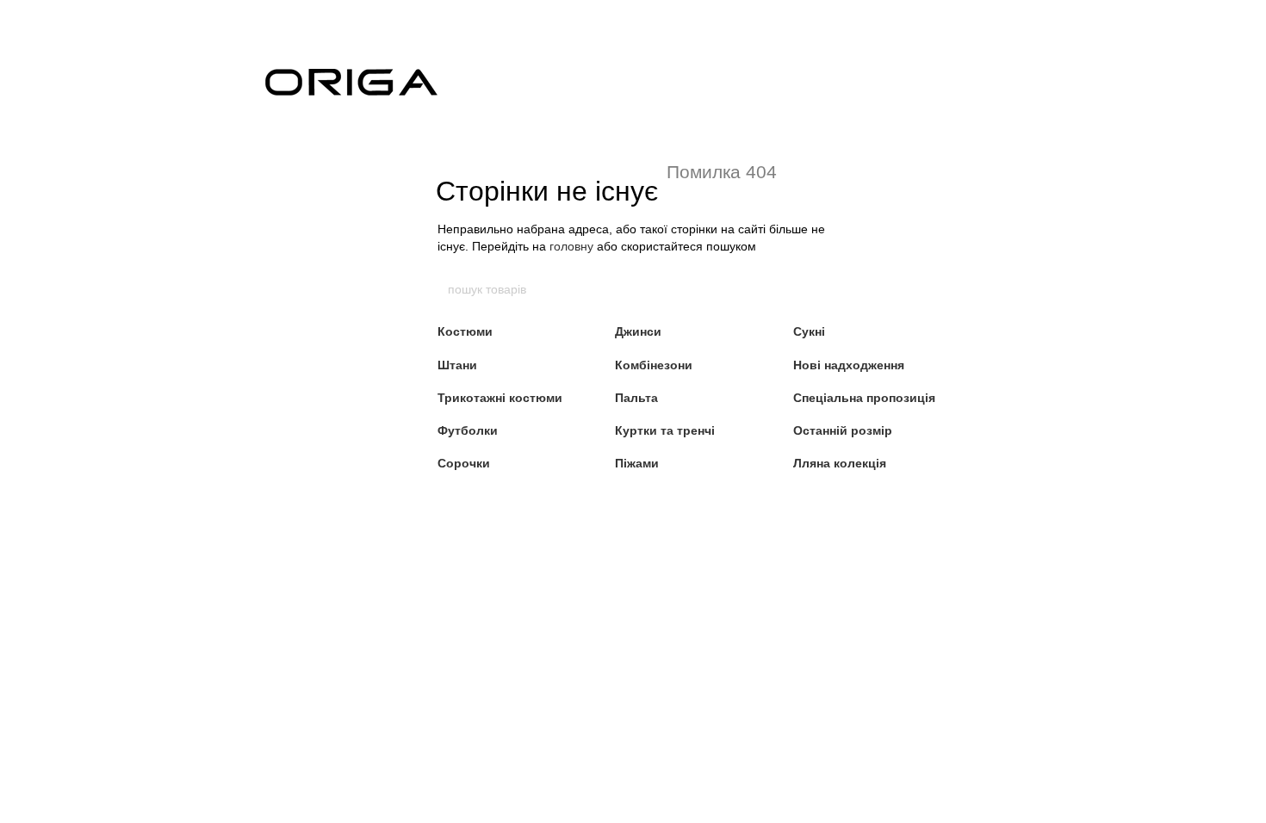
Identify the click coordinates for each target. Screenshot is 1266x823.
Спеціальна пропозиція (864, 398)
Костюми (465, 331)
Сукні (809, 331)
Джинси (638, 331)
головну (571, 246)
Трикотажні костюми (500, 398)
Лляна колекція (839, 463)
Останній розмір (842, 430)
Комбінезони (653, 365)
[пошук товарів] (820, 289)
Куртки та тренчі (665, 430)
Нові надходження (848, 365)
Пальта (636, 398)
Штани (457, 365)
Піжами (637, 463)
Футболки (468, 430)
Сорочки (464, 463)
